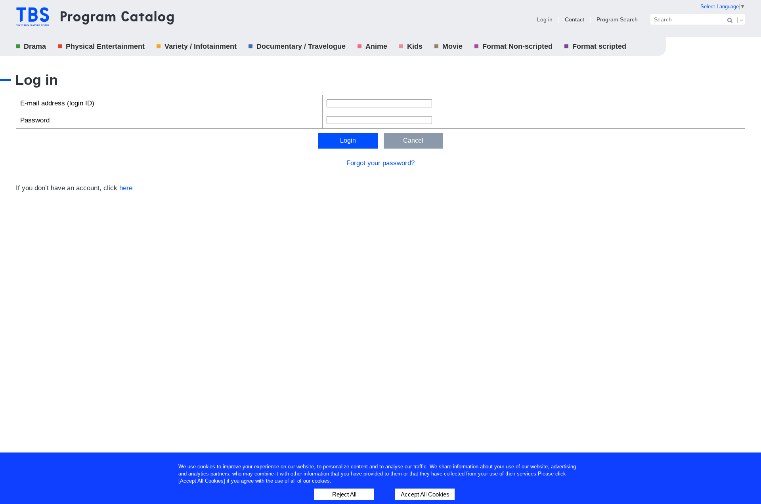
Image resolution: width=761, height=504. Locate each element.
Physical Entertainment (105, 46)
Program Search (617, 19)
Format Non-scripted (517, 46)
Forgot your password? (380, 163)
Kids (415, 46)
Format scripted (599, 46)
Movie (452, 46)
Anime (376, 46)
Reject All (344, 494)
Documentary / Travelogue (301, 46)
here (125, 188)
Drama (35, 46)
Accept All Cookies (425, 494)
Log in (545, 19)
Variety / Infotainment (200, 46)
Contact (574, 19)
